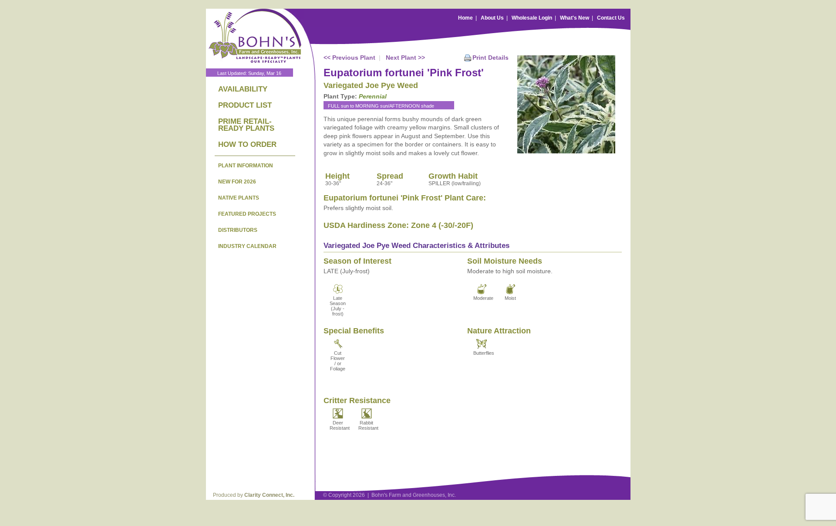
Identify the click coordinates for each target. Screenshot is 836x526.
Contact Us (611, 18)
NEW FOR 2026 (237, 182)
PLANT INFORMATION (245, 166)
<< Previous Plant (349, 57)
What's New (574, 18)
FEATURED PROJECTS (247, 214)
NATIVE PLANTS (238, 198)
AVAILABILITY (242, 89)
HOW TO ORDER (247, 144)
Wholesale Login (532, 18)
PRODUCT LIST (245, 105)
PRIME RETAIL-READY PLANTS (246, 124)
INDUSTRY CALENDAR (247, 246)
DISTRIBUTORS (237, 230)
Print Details (490, 57)
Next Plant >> (405, 57)
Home (465, 18)
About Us (492, 18)
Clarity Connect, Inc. (269, 495)
